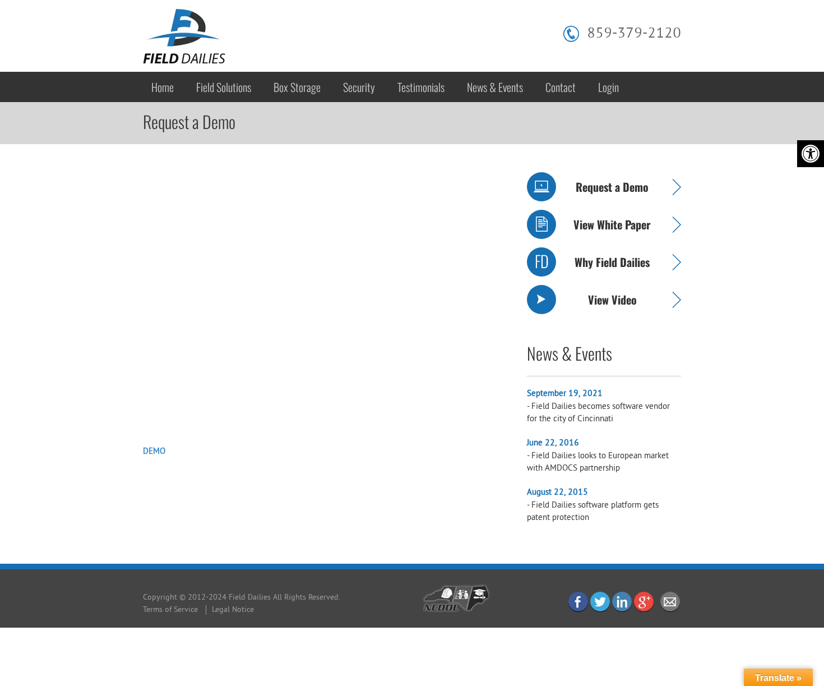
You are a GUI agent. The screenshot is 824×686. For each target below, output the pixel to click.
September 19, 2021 (565, 394)
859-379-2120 (634, 34)
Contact (560, 87)
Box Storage (297, 87)
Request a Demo (612, 186)
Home (162, 87)
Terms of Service (170, 610)
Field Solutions (223, 87)
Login (608, 87)
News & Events (495, 87)
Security (359, 87)
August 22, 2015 (557, 492)
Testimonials (421, 87)
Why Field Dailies (612, 262)
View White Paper (612, 224)
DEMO (154, 451)
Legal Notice (233, 610)
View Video (612, 299)
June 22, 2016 (553, 443)
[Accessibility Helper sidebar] (810, 153)
